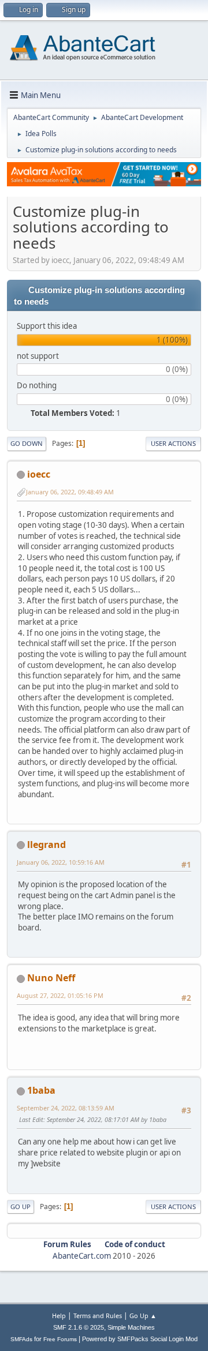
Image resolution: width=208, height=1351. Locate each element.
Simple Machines (131, 1327)
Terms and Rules (97, 1315)
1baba (41, 1090)
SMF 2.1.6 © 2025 (78, 1327)
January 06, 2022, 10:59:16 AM (61, 862)
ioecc (38, 474)
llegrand (46, 844)
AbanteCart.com (82, 1256)
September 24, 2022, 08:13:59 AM (65, 1108)
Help (59, 1315)
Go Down (26, 443)
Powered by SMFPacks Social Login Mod (140, 1338)
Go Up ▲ (143, 1315)
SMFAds (21, 1339)
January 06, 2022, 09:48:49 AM (70, 491)
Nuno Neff (51, 977)
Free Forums (60, 1339)
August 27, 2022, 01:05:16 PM (60, 995)
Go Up (20, 1206)
